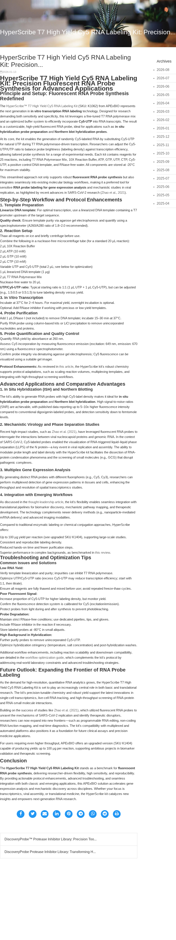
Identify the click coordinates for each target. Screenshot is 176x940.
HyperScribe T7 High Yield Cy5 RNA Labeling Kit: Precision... (88, 32)
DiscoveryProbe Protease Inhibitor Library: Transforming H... (50, 852)
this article (66, 366)
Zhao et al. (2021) (64, 431)
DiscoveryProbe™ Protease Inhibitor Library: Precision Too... (51, 839)
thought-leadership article (45, 502)
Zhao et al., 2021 (113, 192)
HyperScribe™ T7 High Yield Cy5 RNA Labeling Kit (41, 106)
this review (102, 552)
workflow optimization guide (44, 657)
